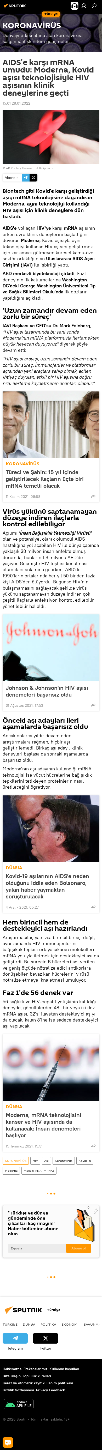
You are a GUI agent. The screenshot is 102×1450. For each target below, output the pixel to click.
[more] (93, 496)
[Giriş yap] (83, 6)
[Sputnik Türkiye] (16, 7)
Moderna (11, 1171)
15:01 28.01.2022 (16, 103)
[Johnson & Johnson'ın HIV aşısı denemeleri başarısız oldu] (51, 647)
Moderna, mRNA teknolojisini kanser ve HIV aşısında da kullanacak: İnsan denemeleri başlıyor (43, 1125)
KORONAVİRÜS (22, 464)
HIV (35, 1161)
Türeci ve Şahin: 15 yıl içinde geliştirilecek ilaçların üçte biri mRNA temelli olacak (45, 479)
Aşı (46, 1161)
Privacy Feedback (50, 1390)
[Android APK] (18, 1405)
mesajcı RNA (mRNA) (39, 1171)
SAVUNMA (92, 1324)
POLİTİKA (48, 1324)
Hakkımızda (12, 1369)
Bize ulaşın (12, 1376)
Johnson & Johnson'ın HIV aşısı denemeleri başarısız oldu (47, 691)
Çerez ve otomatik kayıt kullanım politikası (38, 1383)
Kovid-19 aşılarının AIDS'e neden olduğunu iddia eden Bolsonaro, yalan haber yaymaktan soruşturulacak (47, 886)
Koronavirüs (63, 1161)
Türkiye (10, 1324)
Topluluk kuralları (37, 1376)
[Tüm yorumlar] (8, 1442)
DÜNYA (14, 868)
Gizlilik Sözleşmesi (18, 1390)
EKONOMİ (69, 1324)
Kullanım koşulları (64, 1369)
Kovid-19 (85, 1161)
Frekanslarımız (35, 1369)
